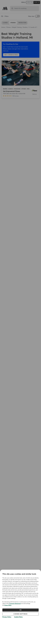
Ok (20, 610)
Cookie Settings (20, 614)
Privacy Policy (7, 605)
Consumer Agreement (15, 603)
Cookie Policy (18, 617)
